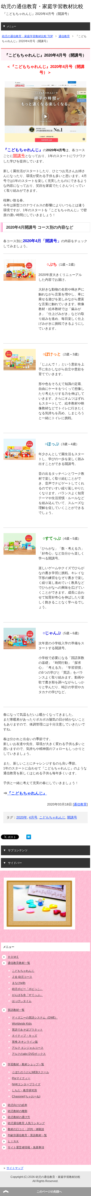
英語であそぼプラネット (27, 1029)
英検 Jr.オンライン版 (25, 1041)
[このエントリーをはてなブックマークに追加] (28, 837)
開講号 (72, 817)
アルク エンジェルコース (27, 1047)
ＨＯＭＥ (13, 957)
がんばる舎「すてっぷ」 (27, 995)
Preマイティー (21, 1078)
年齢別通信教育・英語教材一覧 (27, 1135)
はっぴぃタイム (22, 1001)
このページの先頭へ (49, 1191)
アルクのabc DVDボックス (29, 1054)
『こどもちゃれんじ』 (27, 793)
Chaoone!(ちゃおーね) (26, 1096)
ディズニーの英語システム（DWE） (35, 1017)
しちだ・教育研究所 (24, 1090)
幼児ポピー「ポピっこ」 (27, 989)
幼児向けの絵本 (17, 1105)
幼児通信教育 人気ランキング (26, 1123)
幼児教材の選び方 (19, 1117)
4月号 (33, 817)
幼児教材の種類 (17, 1111)
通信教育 (80, 804)
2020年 (21, 817)
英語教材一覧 (16, 1010)
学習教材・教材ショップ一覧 (26, 1064)
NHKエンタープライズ (26, 1084)
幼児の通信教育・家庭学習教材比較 (42, 6)
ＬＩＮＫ (13, 1141)
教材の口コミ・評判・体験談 (26, 1129)
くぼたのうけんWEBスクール (30, 1072)
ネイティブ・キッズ (24, 1035)
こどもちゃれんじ (52, 817)
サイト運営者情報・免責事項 (26, 1147)
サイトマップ (15, 1168)
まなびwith (18, 983)
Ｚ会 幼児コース (22, 977)
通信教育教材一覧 (19, 963)
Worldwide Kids (22, 1023)
